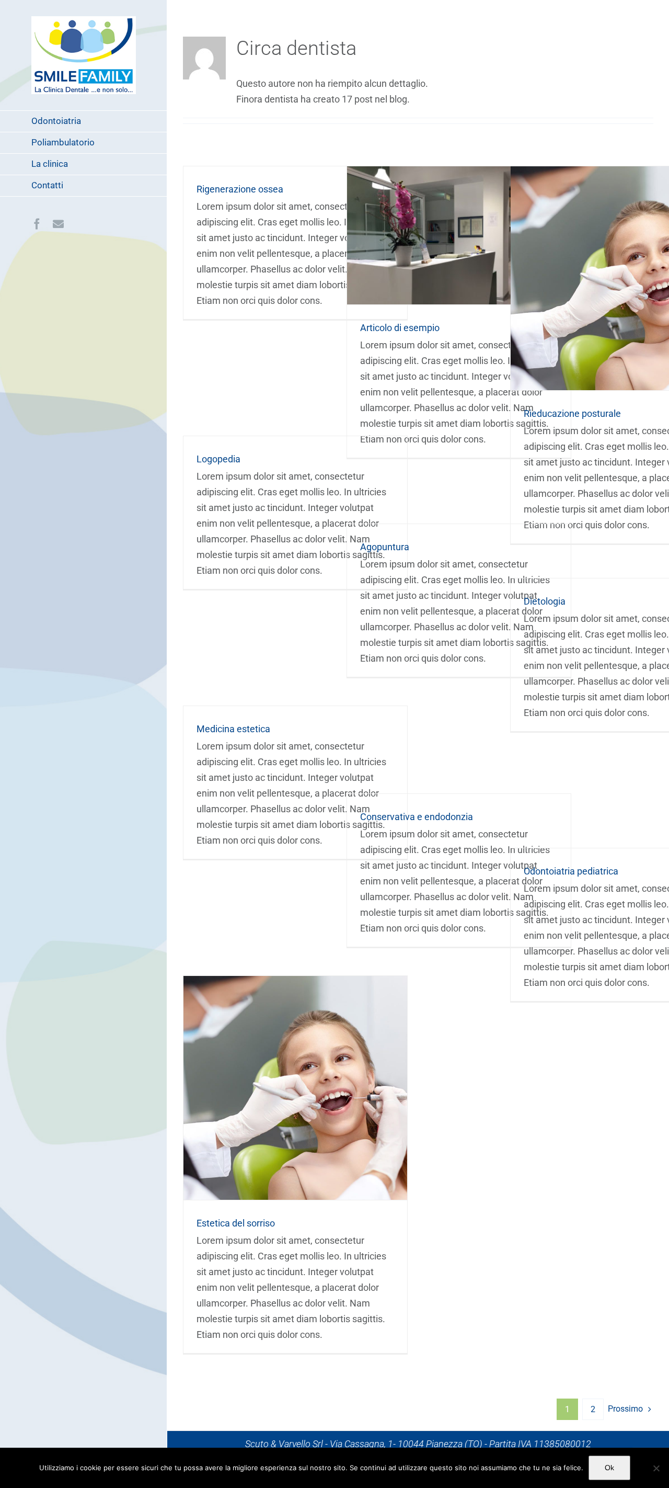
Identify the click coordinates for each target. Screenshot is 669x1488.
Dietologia (545, 601)
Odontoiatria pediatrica (571, 871)
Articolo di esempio (459, 235)
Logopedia (218, 458)
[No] (656, 1468)
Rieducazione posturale (623, 278)
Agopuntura (384, 546)
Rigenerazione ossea (240, 189)
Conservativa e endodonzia (416, 816)
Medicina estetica (233, 728)
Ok (609, 1467)
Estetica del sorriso (295, 1088)
